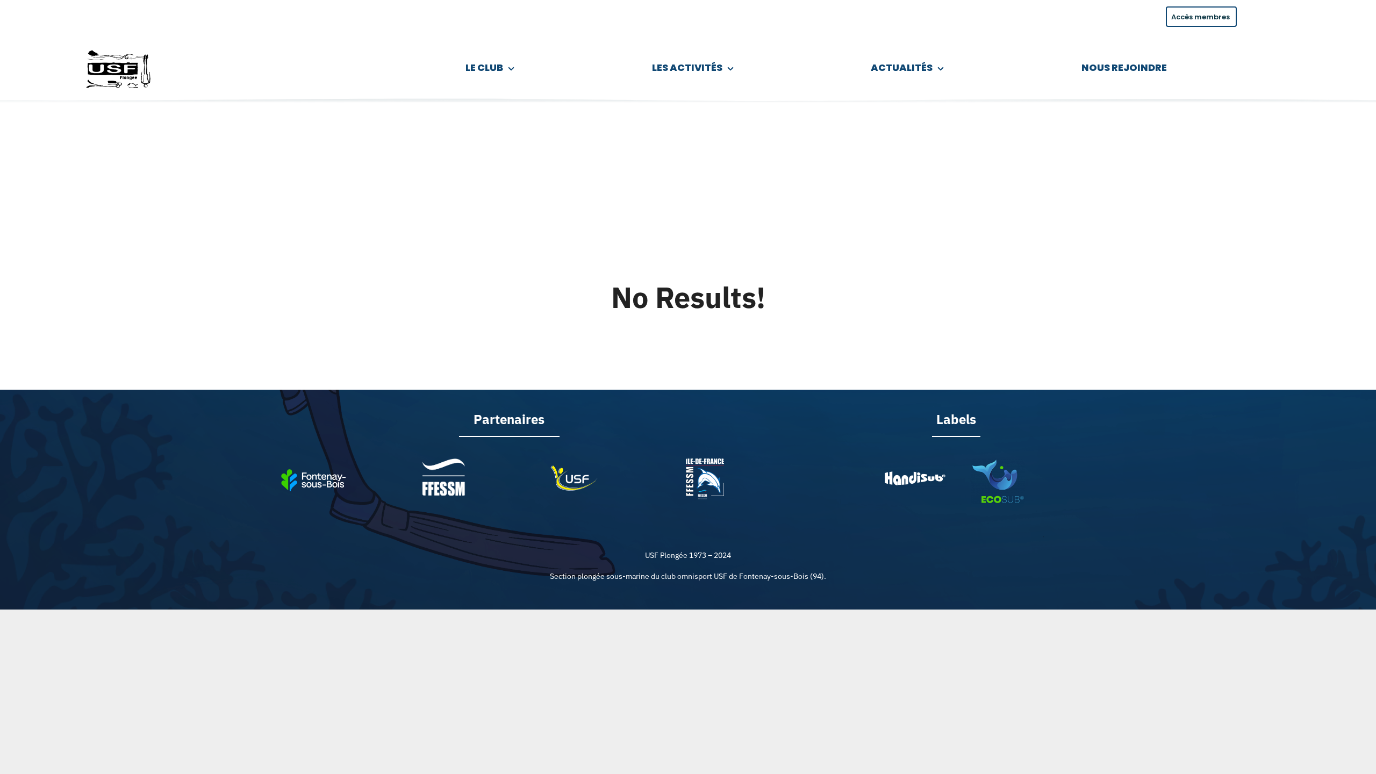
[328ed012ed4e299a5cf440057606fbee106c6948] (998, 463)
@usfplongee (118, 14)
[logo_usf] (119, 48)
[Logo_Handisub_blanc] (914, 474)
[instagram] (62, 15)
